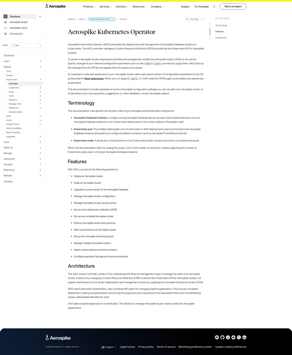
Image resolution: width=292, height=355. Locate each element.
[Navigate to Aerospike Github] (222, 338)
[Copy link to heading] (96, 102)
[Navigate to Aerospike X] (239, 338)
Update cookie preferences (230, 346)
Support (185, 6)
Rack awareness (94, 78)
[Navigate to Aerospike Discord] (217, 338)
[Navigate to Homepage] (56, 6)
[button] (214, 6)
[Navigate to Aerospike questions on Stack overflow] (228, 338)
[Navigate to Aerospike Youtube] (233, 338)
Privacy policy (146, 346)
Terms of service (166, 346)
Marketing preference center (195, 346)
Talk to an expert (233, 6)
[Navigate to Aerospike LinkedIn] (244, 338)
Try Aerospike (201, 6)
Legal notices (127, 346)
